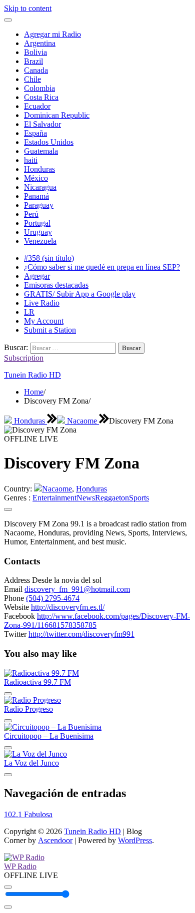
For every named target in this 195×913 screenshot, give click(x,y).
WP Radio (20, 866)
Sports (139, 497)
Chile (32, 79)
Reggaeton (112, 497)
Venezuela (40, 241)
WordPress (135, 840)
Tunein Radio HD (32, 375)
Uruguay (38, 232)
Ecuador (37, 106)
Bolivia (35, 52)
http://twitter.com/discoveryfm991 (81, 634)
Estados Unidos (49, 142)
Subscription (24, 358)
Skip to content (28, 8)
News (85, 497)
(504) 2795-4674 (53, 598)
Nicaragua (40, 187)
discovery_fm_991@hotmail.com (77, 589)
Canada (36, 70)
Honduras (39, 169)
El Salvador (42, 124)
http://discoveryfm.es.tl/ (67, 607)
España (35, 133)
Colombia (39, 88)
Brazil (33, 61)
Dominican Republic (57, 115)
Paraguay (39, 205)
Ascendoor (55, 840)
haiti (31, 160)
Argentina (40, 43)
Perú (31, 214)
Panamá (36, 196)
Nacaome (82, 421)
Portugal (37, 223)
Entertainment (54, 497)
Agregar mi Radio (52, 34)
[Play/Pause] (8, 887)
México (36, 178)
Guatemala (41, 151)
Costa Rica (41, 97)
